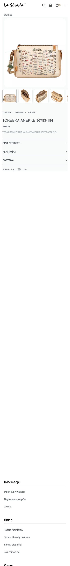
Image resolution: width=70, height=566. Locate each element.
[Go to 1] (9, 96)
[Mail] (19, 169)
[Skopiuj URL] (25, 169)
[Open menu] (66, 5)
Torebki (19, 112)
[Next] (61, 52)
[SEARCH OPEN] (44, 5)
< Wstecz (7, 14)
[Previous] (8, 52)
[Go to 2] (25, 96)
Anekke (31, 112)
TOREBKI (6, 112)
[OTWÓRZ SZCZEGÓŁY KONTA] (50, 5)
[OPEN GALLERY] (35, 53)
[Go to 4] (57, 96)
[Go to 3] (41, 96)
